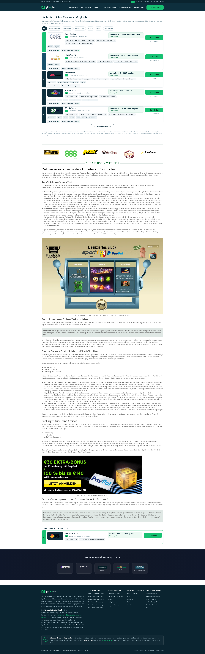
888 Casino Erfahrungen (96, 593)
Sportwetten (109, 28)
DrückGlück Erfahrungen (96, 599)
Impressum (44, 650)
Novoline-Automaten (153, 596)
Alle (44, 28)
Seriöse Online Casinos (154, 605)
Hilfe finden (160, 1)
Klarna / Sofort (79, 28)
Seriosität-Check (83, 650)
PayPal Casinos (132, 593)
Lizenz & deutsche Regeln (70, 50)
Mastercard (131, 599)
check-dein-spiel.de (107, 640)
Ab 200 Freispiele (54, 28)
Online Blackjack (151, 602)
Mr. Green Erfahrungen (95, 608)
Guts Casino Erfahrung (95, 605)
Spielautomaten (125, 7)
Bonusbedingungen (69, 650)
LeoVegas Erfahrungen (95, 596)
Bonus (96, 7)
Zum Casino (154, 37)
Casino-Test (73, 7)
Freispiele (111, 599)
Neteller (129, 605)
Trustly (90, 28)
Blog (147, 608)
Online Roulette (151, 599)
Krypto (98, 28)
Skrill (128, 602)
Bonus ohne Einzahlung (115, 596)
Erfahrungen (86, 7)
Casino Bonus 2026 (114, 593)
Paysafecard (67, 28)
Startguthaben (112, 602)
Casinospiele (139, 7)
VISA (128, 596)
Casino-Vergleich (55, 650)
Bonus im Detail (53, 50)
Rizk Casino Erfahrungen (96, 602)
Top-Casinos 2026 (155, 7)
